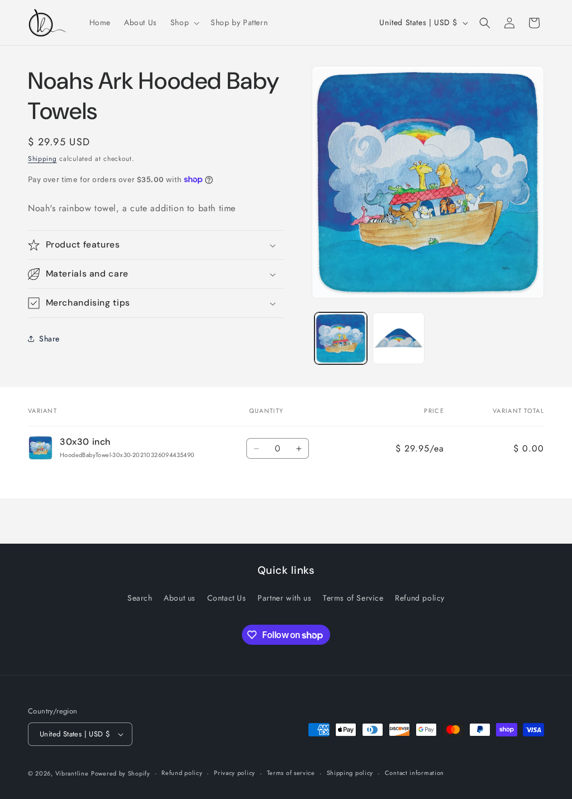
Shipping (42, 159)
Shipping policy (350, 772)
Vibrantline (72, 773)
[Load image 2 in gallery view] (399, 338)
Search (139, 597)
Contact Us (226, 597)
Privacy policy (234, 772)
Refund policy (420, 597)
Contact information (414, 772)
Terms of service (291, 772)
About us (180, 597)
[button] (184, 22)
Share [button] (49, 338)
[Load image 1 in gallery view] (340, 338)
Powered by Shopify (120, 773)
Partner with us (284, 597)
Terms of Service (353, 597)
